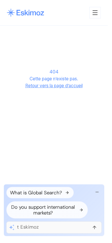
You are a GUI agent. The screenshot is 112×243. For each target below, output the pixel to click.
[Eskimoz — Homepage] (25, 13)
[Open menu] (95, 12)
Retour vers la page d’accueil (54, 85)
